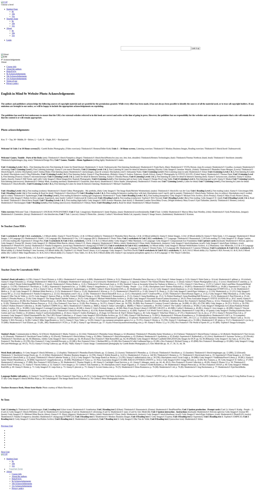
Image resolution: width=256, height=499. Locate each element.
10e (13, 14)
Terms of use (11, 81)
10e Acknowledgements (16, 76)
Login (8, 40)
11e (13, 16)
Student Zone (12, 9)
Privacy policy (12, 83)
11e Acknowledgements (16, 78)
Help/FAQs (11, 71)
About (9, 28)
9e (13, 11)
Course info (11, 66)
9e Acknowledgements (16, 74)
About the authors (13, 69)
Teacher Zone (12, 19)
